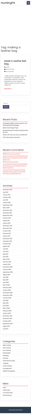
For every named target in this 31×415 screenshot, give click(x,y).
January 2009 (7, 290)
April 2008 (6, 305)
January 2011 (6, 236)
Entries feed (6, 390)
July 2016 (5, 200)
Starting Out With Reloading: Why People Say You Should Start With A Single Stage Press (15, 158)
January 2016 (6, 202)
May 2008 (6, 303)
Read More (7, 89)
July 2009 (5, 277)
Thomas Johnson (8, 170)
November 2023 (7, 190)
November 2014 (7, 213)
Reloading (6, 355)
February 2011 (7, 233)
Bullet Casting (7, 345)
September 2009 (8, 272)
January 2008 (7, 313)
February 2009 (7, 287)
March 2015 (6, 208)
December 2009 (7, 267)
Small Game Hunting (9, 361)
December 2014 (7, 210)
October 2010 (7, 244)
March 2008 (6, 308)
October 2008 (7, 298)
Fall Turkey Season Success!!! (11, 137)
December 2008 (7, 293)
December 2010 (7, 238)
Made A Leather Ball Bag (15, 62)
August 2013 (6, 220)
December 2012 (7, 226)
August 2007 (6, 326)
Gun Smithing (7, 350)
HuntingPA (8, 3)
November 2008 (7, 295)
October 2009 (7, 269)
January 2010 (6, 264)
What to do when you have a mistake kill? (15, 135)
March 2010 (6, 259)
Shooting (5, 358)
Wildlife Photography (9, 371)
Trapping (5, 363)
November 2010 (7, 241)
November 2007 (7, 318)
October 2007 (7, 321)
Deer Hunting (7, 348)
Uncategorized (7, 368)
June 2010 (6, 251)
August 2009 (6, 275)
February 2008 (7, 311)
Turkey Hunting (7, 366)
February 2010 (7, 262)
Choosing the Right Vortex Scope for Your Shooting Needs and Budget (15, 124)
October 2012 (7, 231)
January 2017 (6, 195)
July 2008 (5, 300)
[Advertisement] (15, 24)
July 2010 (5, 249)
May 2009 (5, 280)
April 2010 (5, 257)
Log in (4, 387)
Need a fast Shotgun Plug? (10, 128)
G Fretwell (6, 164)
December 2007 (7, 316)
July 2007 (5, 329)
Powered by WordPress (15, 410)
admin (8, 67)
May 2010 (5, 254)
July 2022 (5, 192)
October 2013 (7, 218)
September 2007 (8, 324)
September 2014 (8, 215)
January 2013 (6, 223)
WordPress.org (7, 395)
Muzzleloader (7, 353)
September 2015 (7, 205)
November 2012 (7, 228)
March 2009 (6, 285)
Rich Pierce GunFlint (14, 154)
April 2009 (6, 282)
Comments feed (7, 393)
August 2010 (6, 246)
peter (4, 156)
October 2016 (7, 197)
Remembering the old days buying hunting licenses (15, 131)
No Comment (10, 71)
